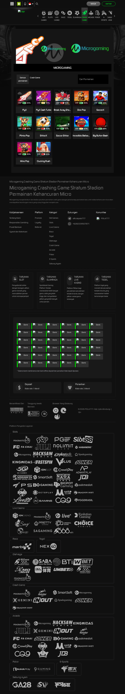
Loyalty (38, 222)
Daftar (109, 4)
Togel (69, 17)
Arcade (91, 17)
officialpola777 (79, 218)
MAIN (26, 93)
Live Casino (56, 18)
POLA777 (105, 218)
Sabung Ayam (110, 18)
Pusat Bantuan (15, 227)
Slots (50, 17)
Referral (38, 227)
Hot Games (43, 18)
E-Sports (104, 18)
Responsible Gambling (18, 222)
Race (63, 17)
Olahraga (77, 17)
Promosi (38, 218)
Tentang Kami (15, 218)
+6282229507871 (81, 223)
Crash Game (84, 18)
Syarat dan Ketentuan (18, 231)
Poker (97, 17)
